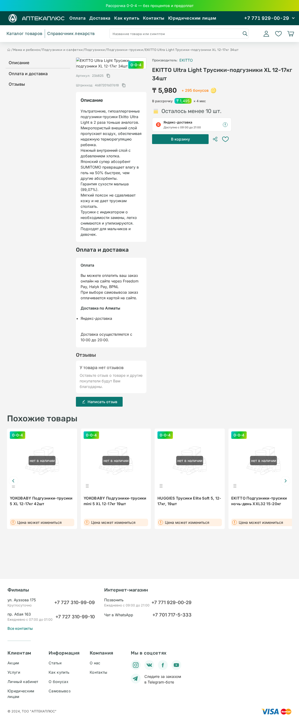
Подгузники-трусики (125, 50)
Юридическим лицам (192, 18)
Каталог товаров (24, 33)
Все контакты (20, 628)
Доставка (99, 18)
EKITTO (186, 60)
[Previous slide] (13, 481)
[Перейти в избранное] (278, 33)
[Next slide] (285, 481)
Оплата (77, 18)
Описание (19, 62)
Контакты (153, 18)
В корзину (180, 139)
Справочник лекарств (71, 33)
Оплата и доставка (28, 73)
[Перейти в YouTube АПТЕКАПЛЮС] (176, 665)
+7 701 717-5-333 (172, 615)
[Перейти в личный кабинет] (266, 33)
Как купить (126, 18)
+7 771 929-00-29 (171, 602)
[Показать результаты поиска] (245, 33)
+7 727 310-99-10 (75, 617)
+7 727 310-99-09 (74, 602)
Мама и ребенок (26, 50)
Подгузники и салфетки (62, 50)
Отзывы (17, 84)
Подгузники (95, 50)
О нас (95, 663)
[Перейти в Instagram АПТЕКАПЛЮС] (136, 665)
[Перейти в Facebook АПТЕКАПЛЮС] (163, 665)
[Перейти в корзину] (290, 33)
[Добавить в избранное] (225, 139)
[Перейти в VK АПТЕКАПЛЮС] (149, 665)
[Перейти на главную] (9, 50)
